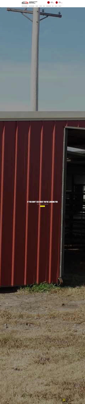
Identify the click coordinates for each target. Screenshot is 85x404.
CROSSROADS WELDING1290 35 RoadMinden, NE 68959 (33, 2)
